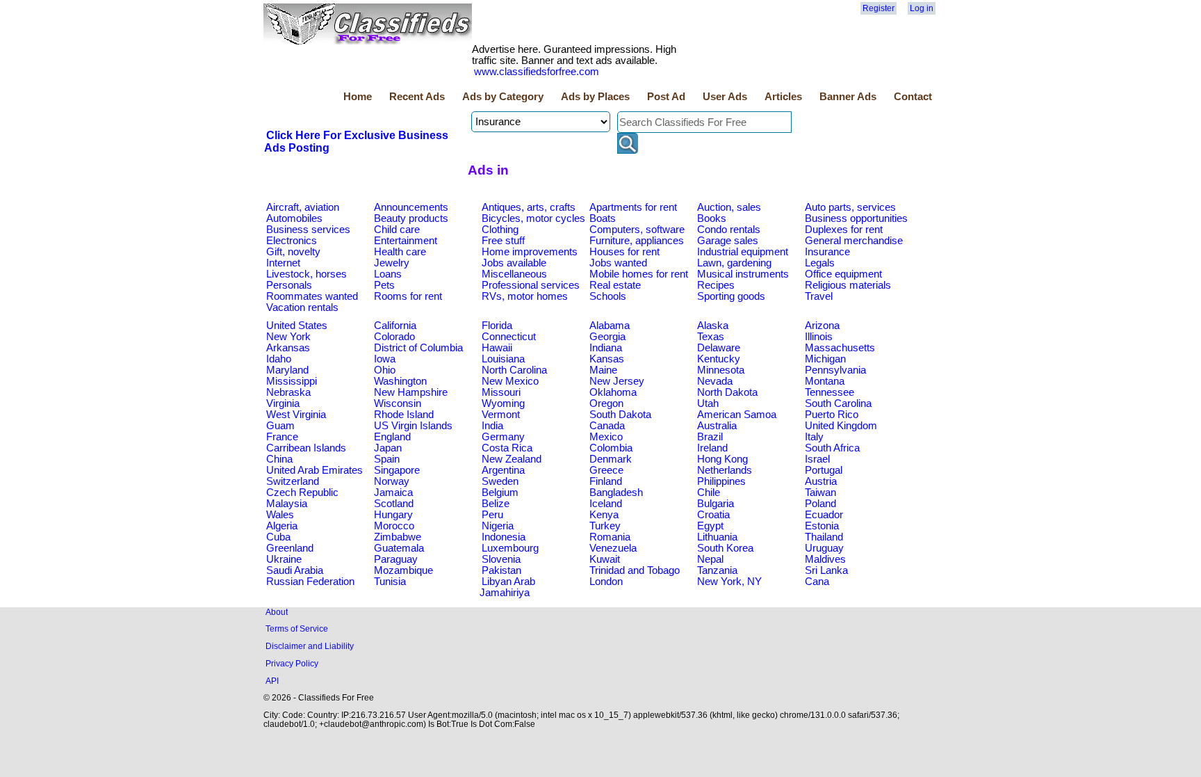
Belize (495, 503)
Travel (819, 296)
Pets (384, 285)
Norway (391, 481)
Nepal (710, 559)
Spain (387, 459)
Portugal (823, 470)
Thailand (824, 537)
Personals (289, 285)
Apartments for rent (633, 207)
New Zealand (511, 459)
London (606, 581)
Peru (492, 514)
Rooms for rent (408, 296)
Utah (708, 403)
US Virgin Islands (413, 425)
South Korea (725, 548)
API (272, 680)
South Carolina (838, 403)
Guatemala (399, 548)
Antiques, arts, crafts (528, 207)
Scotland (394, 503)
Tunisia (390, 581)
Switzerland (292, 481)
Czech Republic (302, 492)
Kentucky (718, 359)
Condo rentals (728, 229)
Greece (606, 470)
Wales (280, 514)
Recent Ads (417, 96)
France (282, 436)
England (392, 436)
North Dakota (727, 392)
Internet (283, 263)
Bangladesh (616, 492)
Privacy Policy (291, 663)
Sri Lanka (826, 570)
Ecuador (824, 514)
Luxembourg (510, 548)
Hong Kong (722, 459)
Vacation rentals (302, 307)
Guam (280, 425)
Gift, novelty (293, 251)
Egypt (710, 525)
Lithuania (717, 537)
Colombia (610, 448)
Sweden (500, 481)
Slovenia (501, 559)
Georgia (607, 336)
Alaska (712, 325)
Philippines (721, 481)
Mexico (606, 436)
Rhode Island (404, 414)
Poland (820, 503)
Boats (602, 218)
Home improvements (530, 251)
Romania (609, 537)
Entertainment (405, 240)
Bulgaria (715, 503)
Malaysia (286, 503)
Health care (400, 251)
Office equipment (843, 274)
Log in (921, 8)
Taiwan (820, 492)
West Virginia (296, 414)
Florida (497, 325)
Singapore (397, 470)
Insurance (827, 251)
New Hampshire (411, 392)
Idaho (278, 359)
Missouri (501, 392)
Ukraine (284, 559)
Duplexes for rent (844, 229)
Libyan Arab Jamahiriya (507, 587)
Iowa (384, 359)
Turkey (605, 525)
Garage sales (727, 240)
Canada (607, 425)
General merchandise (854, 240)
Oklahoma (613, 392)
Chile (708, 492)
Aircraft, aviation (302, 207)
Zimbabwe (397, 537)
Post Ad (666, 96)
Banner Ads (847, 96)
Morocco (394, 525)
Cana (817, 581)
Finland (605, 481)
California (395, 325)
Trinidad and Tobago (634, 570)
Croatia (713, 514)
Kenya (604, 514)
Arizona (822, 325)
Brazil (710, 436)
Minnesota (720, 370)
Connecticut (509, 336)
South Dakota (620, 414)
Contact (913, 96)
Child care (397, 229)
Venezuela (613, 548)
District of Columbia (418, 347)
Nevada (715, 381)
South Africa (832, 448)
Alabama (609, 325)
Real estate (615, 285)
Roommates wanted (312, 296)
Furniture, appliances (636, 240)
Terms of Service (296, 628)
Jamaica (393, 492)
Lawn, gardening (734, 263)
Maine (603, 370)
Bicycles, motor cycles (533, 218)
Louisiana (503, 359)
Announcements (411, 207)
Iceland (605, 503)
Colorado (394, 336)
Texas (710, 336)
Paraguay (396, 559)
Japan (388, 448)
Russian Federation (310, 581)
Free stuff (503, 240)
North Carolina (514, 370)
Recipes (716, 285)
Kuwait (604, 559)
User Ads (725, 96)
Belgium (500, 492)
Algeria (281, 525)
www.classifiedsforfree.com (536, 71)
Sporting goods (731, 296)
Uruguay (824, 548)
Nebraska (288, 392)
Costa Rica (507, 448)
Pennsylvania (835, 370)
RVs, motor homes (525, 296)
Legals (820, 263)
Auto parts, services (850, 207)
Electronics (291, 240)
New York (288, 336)
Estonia (822, 525)
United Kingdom (841, 425)
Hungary (393, 514)
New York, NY (729, 581)
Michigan (825, 359)
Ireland (712, 448)
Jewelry (391, 263)
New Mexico (510, 381)
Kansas (606, 359)
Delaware (718, 347)
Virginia (283, 403)
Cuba (278, 537)
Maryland (287, 370)
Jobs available (514, 263)
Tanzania (717, 570)
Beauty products (411, 218)
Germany (503, 436)
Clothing (500, 229)
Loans (388, 274)
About (276, 611)
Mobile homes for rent (638, 274)
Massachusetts (840, 347)
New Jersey (616, 381)
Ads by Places (595, 96)
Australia (717, 425)
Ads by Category (503, 96)
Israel (817, 459)
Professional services (531, 285)
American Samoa (736, 414)
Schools (607, 296)
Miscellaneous (514, 274)
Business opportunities (856, 218)
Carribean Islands (306, 448)
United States (296, 325)
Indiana (605, 347)
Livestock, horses (306, 274)
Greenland (289, 548)
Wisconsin (397, 403)
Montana (824, 381)
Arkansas (288, 347)
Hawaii (497, 347)
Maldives (825, 559)
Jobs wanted (618, 263)
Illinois (819, 336)
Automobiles (294, 218)
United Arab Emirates (314, 470)
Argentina (503, 470)
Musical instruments (743, 274)
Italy (814, 436)
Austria (821, 481)
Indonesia (503, 537)
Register (878, 8)
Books (711, 218)
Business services (308, 229)
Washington (400, 381)
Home (357, 96)
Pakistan (501, 570)
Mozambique (403, 570)
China (279, 459)
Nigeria (498, 525)
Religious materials (848, 285)
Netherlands (724, 470)
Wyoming (503, 403)
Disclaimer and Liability (309, 645)
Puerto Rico (831, 414)
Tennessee (829, 392)
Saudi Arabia (294, 570)
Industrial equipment (742, 251)
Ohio (384, 370)
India (492, 425)
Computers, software (637, 229)
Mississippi (291, 381)
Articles (783, 96)
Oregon (606, 403)
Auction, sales (729, 207)
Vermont (501, 414)
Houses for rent (624, 251)
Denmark (610, 459)
